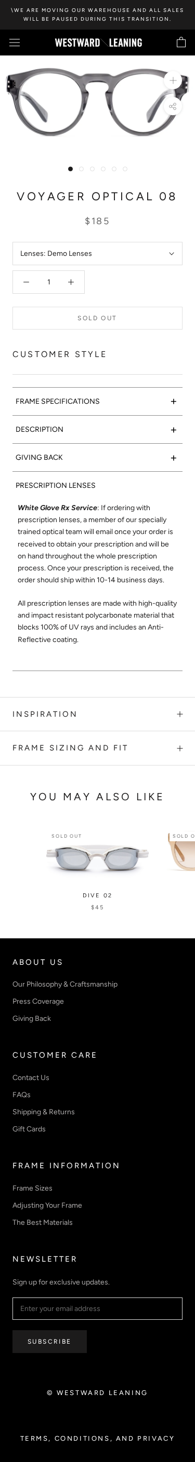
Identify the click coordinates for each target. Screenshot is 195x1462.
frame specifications (96, 401)
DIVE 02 (97, 895)
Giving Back (31, 1018)
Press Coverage (38, 1001)
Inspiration (45, 714)
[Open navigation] (14, 43)
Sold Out (97, 318)
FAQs (21, 1094)
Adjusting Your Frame (47, 1205)
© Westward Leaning (97, 1393)
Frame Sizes (32, 1188)
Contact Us (30, 1077)
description (96, 429)
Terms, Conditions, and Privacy (97, 1438)
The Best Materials (42, 1222)
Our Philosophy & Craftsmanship (65, 984)
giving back (96, 457)
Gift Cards (29, 1129)
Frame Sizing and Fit (70, 748)
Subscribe (50, 1341)
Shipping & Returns (43, 1112)
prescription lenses (56, 485)
